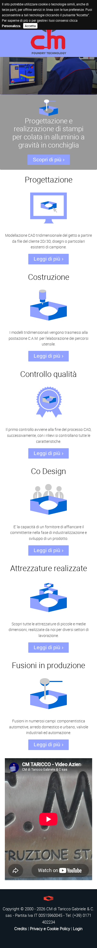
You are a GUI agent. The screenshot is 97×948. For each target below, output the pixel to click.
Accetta (30, 26)
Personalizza (11, 26)
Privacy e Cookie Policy (50, 928)
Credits (20, 928)
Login (77, 928)
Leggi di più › (48, 259)
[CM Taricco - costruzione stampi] (48, 35)
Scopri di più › (48, 159)
